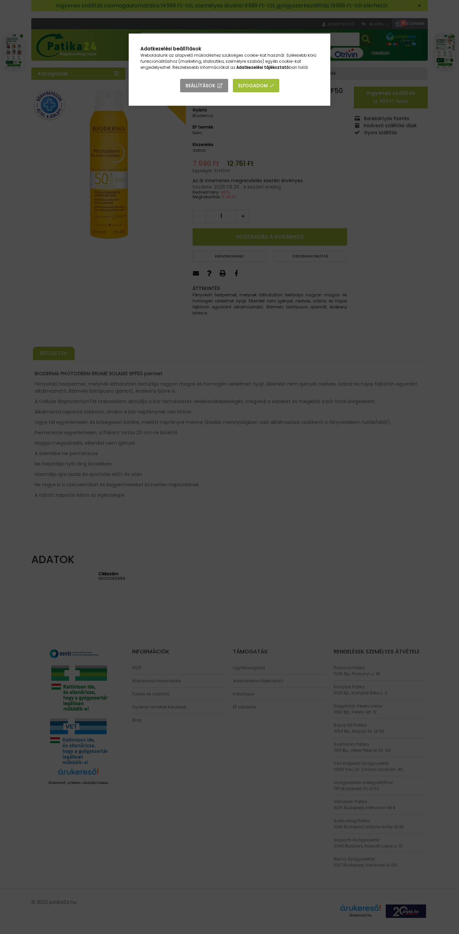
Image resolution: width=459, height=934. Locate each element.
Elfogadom (253, 85)
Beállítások (200, 85)
